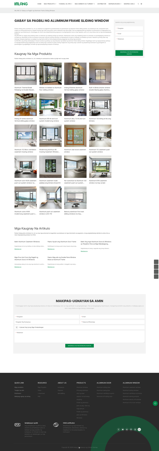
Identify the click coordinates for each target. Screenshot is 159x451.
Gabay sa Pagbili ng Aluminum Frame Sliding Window (38, 10)
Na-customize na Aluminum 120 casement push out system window (75, 182)
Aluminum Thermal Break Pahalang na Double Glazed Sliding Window (24, 89)
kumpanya (61, 387)
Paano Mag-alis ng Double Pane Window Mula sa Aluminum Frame (62, 258)
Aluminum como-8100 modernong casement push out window (25, 213)
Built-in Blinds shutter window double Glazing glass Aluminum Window (100, 89)
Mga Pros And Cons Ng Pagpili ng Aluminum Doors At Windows (26, 258)
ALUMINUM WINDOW (131, 383)
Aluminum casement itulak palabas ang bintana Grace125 (50, 182)
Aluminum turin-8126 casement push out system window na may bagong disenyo (25, 182)
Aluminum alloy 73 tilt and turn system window (74, 120)
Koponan (60, 390)
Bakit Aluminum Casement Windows (27, 242)
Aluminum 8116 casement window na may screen (98, 182)
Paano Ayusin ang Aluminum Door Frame (62, 242)
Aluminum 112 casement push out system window (99, 151)
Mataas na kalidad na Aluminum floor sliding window (50, 89)
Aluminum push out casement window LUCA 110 (49, 213)
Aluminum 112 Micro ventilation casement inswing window (25, 151)
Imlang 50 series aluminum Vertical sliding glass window (24, 120)
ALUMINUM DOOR (104, 383)
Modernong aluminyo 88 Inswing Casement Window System (48, 151)
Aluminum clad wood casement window (75, 151)
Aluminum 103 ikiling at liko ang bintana (100, 120)
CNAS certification (69, 423)
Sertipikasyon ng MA (31, 423)
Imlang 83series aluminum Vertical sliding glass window (74, 89)
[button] (134, 4)
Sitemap (94, 447)
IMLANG (17, 10)
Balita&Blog (61, 393)
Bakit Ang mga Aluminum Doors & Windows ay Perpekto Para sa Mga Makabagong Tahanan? (96, 243)
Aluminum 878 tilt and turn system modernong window (49, 120)
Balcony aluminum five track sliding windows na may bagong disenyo (74, 213)
